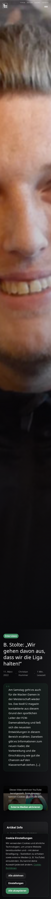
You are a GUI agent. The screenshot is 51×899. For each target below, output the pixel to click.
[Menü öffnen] (46, 7)
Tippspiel (45, 3)
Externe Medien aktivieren (25, 807)
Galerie (37, 3)
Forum (22, 3)
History (30, 3)
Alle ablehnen (15, 875)
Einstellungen (15, 883)
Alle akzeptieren (17, 890)
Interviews (11, 635)
